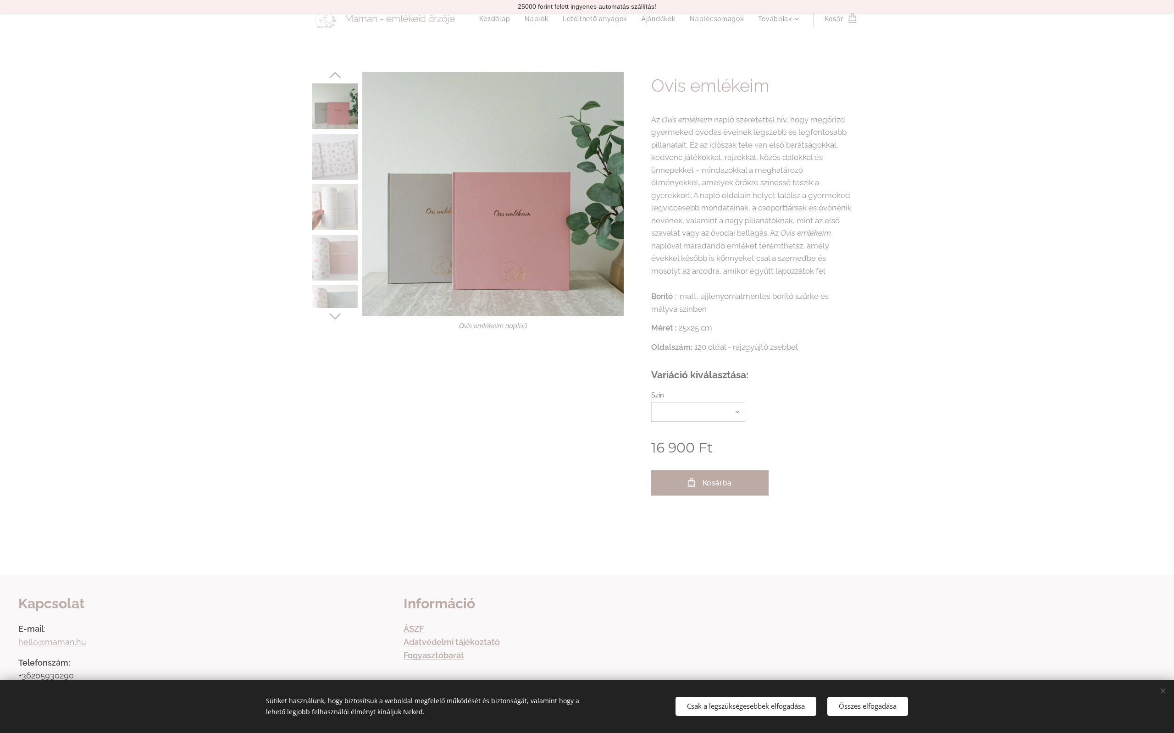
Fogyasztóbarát (434, 655)
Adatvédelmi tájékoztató (452, 642)
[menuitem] (497, 18)
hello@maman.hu (52, 642)
